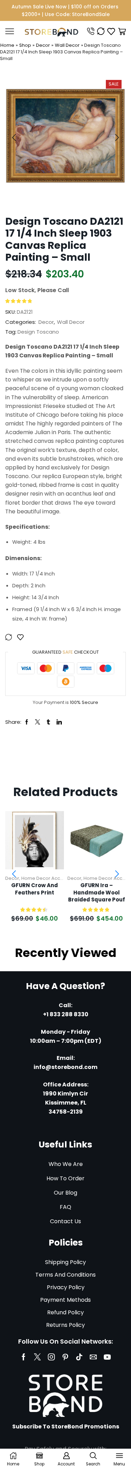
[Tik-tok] (79, 1356)
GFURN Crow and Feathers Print (34, 889)
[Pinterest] (65, 1356)
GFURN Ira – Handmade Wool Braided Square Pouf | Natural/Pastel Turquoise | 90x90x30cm (96, 893)
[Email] (93, 1356)
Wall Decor (67, 45)
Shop (25, 45)
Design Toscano (38, 331)
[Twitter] (37, 1356)
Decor (43, 45)
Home (7, 45)
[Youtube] (107, 1356)
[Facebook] (23, 1356)
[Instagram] (51, 1356)
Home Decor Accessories (50, 878)
